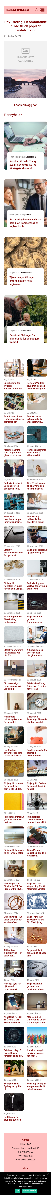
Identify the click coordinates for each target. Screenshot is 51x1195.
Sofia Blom (26, 330)
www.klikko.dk (28, 1159)
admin (28, 215)
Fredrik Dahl (26, 273)
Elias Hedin (31, 157)
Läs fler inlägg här (25, 105)
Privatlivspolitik (29, 1191)
